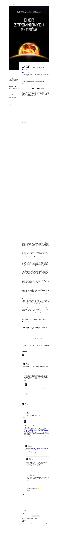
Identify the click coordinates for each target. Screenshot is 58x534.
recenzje (39, 340)
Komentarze (14, 531)
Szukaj (44, 531)
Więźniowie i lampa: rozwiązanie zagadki (43, 345)
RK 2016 (40, 338)
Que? (40, 531)
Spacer (26, 531)
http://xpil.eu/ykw (44, 375)
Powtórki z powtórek (11, 99)
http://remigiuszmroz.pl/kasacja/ (28, 430)
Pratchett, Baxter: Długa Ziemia (28, 331)
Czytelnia (37, 531)
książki (35, 340)
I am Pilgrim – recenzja (12, 106)
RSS (42, 531)
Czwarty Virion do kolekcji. (12, 97)
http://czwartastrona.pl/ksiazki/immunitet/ (32, 464)
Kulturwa (23, 531)
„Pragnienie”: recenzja (12, 92)
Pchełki (28, 4)
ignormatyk (11, 3)
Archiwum (29, 531)
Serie (33, 4)
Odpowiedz (23, 359)
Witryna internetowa (24, 513)
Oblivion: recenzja (26, 329)
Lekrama (20, 531)
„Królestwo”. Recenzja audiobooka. (14, 88)
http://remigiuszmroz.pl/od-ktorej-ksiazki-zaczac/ (41, 448)
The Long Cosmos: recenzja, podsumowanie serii (31, 327)
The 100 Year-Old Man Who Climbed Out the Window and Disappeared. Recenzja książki (13, 101)
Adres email (24, 510)
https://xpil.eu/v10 (24, 72)
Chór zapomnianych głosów (12, 95)
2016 (33, 340)
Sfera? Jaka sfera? (11, 94)
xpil (27, 372)
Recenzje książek (36, 338)
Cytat (32, 531)
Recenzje (23, 4)
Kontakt (35, 531)
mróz (37, 340)
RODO (17, 531)
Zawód (10, 104)
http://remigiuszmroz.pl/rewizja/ (42, 430)
